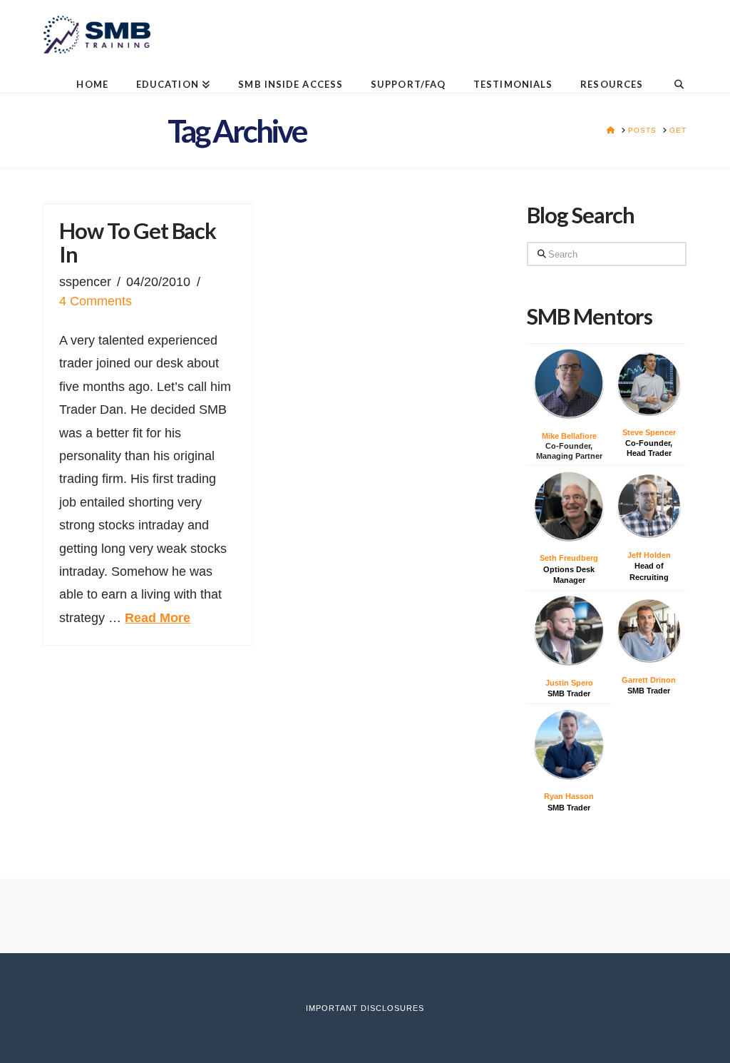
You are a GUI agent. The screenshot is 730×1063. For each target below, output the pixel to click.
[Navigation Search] (671, 73)
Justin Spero (569, 682)
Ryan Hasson (569, 796)
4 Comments (95, 301)
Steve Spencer (649, 432)
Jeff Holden (649, 555)
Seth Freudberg (569, 558)
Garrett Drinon (649, 680)
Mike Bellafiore (569, 436)
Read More (157, 618)
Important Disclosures (365, 1008)
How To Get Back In (137, 243)
